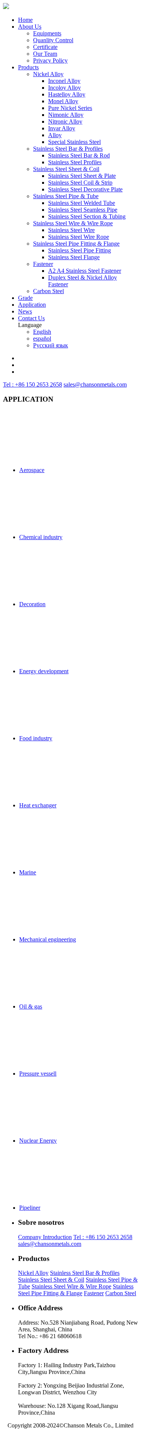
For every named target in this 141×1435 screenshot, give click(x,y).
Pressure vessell (37, 1073)
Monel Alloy (63, 101)
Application (32, 304)
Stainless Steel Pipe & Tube (66, 196)
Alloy (55, 135)
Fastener (43, 264)
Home (25, 20)
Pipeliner (29, 1207)
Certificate (45, 47)
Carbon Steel (48, 291)
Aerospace (31, 470)
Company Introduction (45, 1237)
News (25, 311)
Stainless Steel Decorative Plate (85, 189)
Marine (27, 872)
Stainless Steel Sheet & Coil (66, 169)
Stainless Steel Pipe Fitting (79, 250)
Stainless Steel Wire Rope (78, 237)
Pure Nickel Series (70, 108)
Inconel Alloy (64, 81)
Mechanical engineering (47, 939)
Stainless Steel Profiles (75, 162)
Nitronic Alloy (65, 121)
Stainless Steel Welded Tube (81, 203)
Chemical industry (40, 537)
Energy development (43, 671)
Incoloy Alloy (64, 87)
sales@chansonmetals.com (95, 384)
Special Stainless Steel (74, 142)
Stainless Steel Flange (74, 257)
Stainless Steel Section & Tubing (87, 216)
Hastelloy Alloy (66, 94)
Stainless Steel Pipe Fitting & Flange (76, 243)
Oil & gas (30, 1006)
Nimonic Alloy (65, 115)
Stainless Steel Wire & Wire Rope (73, 223)
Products (28, 67)
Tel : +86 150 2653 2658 (32, 384)
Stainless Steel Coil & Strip (80, 182)
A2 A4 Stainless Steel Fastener (84, 270)
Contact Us (31, 318)
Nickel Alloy (48, 74)
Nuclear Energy (38, 1140)
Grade (25, 298)
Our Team (45, 53)
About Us (29, 26)
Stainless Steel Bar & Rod (79, 155)
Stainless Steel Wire (71, 230)
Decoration (32, 604)
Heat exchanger (37, 805)
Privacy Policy (50, 60)
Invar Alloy (61, 128)
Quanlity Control (53, 40)
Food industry (35, 738)
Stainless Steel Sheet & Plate (82, 176)
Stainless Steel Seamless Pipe (82, 209)
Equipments (47, 33)
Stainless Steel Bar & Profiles (68, 148)
